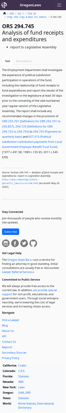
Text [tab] (7, 61)
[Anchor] (9, 156)
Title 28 (31, 13)
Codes (22, 365)
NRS (21, 382)
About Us (8, 331)
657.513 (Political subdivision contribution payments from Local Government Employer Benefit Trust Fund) (32, 142)
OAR (21, 392)
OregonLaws (30, 5)
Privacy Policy (10, 358)
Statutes (23, 376)
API (4, 336)
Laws (21, 387)
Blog (5, 325)
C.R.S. (21, 371)
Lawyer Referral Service (17, 272)
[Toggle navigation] (59, 5)
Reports (7, 347)
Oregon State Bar (18, 260)
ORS (11, 13)
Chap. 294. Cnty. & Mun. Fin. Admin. (27, 17)
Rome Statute (27, 403)
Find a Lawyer (10, 320)
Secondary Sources (14, 352)
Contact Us (9, 342)
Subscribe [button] (10, 232)
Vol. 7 (21, 13)
